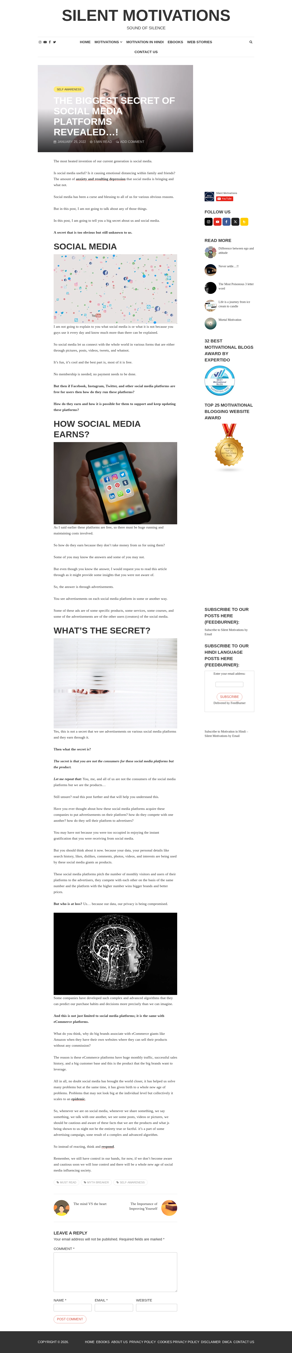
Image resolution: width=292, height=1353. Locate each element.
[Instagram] (209, 222)
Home (85, 42)
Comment (64, 1249)
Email (101, 1300)
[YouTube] (217, 222)
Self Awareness (69, 89)
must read (68, 1182)
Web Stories (199, 42)
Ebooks (175, 42)
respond (108, 1147)
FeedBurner (238, 703)
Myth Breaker (98, 1182)
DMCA (227, 1342)
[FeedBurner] (244, 222)
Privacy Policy (142, 1342)
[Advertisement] (229, 124)
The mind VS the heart (89, 1204)
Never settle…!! (229, 266)
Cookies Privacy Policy (178, 1342)
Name (60, 1300)
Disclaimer (211, 1342)
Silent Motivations (146, 15)
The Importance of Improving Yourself (143, 1206)
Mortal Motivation (230, 319)
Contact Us (146, 52)
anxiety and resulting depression (101, 179)
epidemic (78, 1099)
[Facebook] (226, 222)
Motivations (107, 42)
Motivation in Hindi (145, 42)
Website (144, 1300)
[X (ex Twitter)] (235, 222)
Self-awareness (132, 1182)
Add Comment (132, 141)
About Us (119, 1342)
